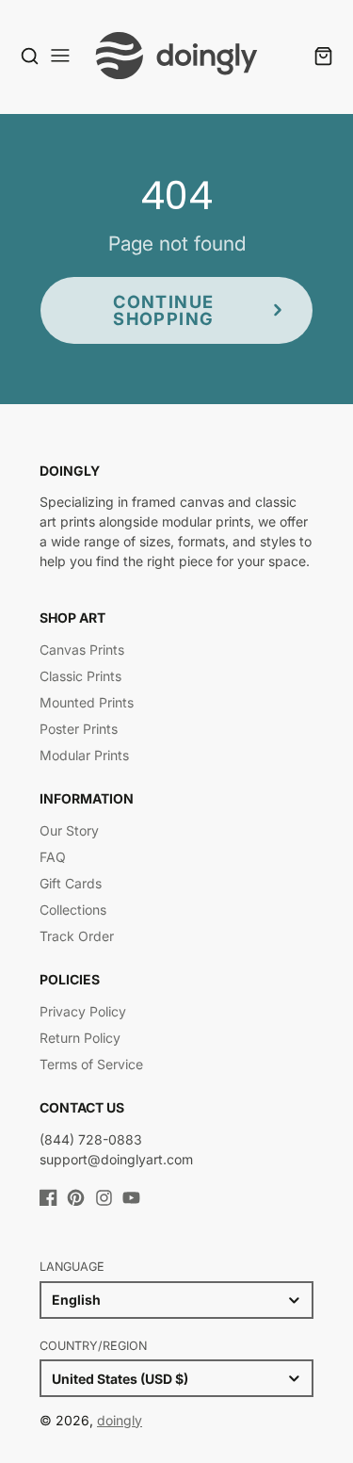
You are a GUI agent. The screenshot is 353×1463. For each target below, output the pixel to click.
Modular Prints (84, 755)
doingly (119, 1420)
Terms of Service (91, 1064)
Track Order (77, 936)
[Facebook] (48, 1198)
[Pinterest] (76, 1198)
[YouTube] (131, 1198)
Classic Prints (80, 676)
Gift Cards (71, 883)
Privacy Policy (83, 1011)
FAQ (53, 857)
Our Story (69, 830)
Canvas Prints (82, 650)
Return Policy (80, 1038)
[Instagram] (104, 1198)
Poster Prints (79, 729)
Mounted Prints (87, 702)
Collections (73, 910)
